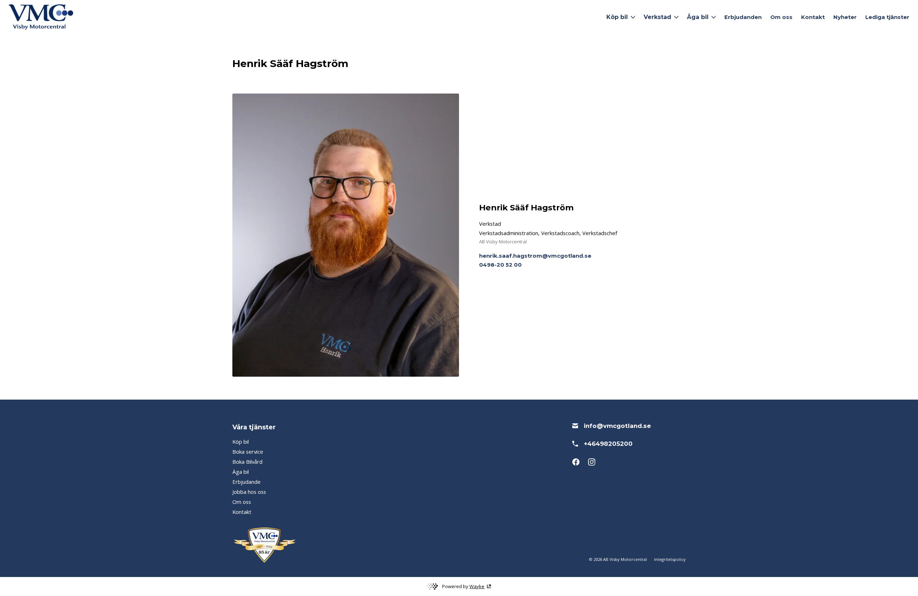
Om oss (781, 17)
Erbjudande (246, 481)
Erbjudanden (743, 17)
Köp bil (240, 441)
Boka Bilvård (247, 461)
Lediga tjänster (887, 17)
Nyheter (845, 17)
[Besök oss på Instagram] (591, 462)
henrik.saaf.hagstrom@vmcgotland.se (535, 256)
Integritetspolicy (670, 559)
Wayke (476, 586)
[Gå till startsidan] (41, 17)
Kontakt (813, 17)
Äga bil (240, 471)
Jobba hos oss (249, 491)
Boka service (247, 451)
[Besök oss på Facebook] (575, 462)
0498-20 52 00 (500, 265)
